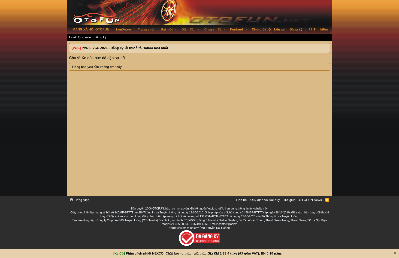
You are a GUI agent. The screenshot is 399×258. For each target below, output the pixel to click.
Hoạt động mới (80, 37)
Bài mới (167, 29)
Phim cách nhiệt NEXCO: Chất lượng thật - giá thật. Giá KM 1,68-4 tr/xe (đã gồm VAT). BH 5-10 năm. (204, 253)
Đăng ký (100, 37)
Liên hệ (241, 200)
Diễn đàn (188, 29)
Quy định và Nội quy (265, 200)
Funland (236, 29)
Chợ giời (259, 29)
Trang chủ (146, 29)
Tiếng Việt (81, 200)
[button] (176, 29)
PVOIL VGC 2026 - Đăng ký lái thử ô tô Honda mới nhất (125, 48)
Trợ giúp (289, 200)
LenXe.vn (123, 29)
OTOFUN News (310, 200)
